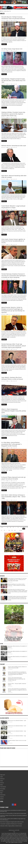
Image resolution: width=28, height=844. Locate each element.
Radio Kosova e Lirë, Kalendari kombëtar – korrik (17, 725)
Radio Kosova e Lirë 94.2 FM (14, 830)
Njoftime (2, 798)
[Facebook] (13, 805)
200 (14, 530)
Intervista (2, 782)
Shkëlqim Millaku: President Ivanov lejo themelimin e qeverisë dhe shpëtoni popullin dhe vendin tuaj (13, 114)
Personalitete (2, 788)
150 (7, 527)
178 (4, 530)
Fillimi (2, 11)
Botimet (1, 790)
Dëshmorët (2, 778)
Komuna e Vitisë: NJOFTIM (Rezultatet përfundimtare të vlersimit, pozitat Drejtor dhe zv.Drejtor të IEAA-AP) (16, 679)
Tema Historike (3, 786)
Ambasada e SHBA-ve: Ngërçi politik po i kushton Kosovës (11, 825)
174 (18, 527)
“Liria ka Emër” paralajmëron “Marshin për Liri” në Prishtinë (11, 823)
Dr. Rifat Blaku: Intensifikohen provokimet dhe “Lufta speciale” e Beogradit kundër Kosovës (11, 444)
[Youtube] (15, 805)
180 (9, 530)
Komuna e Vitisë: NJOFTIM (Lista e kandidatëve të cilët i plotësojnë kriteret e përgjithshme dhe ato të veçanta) (17, 690)
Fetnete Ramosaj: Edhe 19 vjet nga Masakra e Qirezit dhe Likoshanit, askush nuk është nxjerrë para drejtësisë (13, 345)
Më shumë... (4, 44)
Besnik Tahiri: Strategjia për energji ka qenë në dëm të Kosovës (12, 821)
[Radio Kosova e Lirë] (14, 2)
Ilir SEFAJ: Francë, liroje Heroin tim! (11, 49)
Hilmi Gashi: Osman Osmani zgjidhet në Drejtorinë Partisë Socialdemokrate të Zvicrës (13, 240)
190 (12, 530)
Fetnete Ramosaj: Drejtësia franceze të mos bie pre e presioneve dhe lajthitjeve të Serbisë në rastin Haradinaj (13, 275)
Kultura (1, 784)
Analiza (9, 20)
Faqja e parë (2, 774)
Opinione (2, 796)
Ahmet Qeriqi (2, 794)
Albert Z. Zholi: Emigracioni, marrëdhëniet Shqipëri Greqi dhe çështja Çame (13, 410)
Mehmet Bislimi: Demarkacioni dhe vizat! (13, 145)
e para (2, 527)
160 (10, 527)
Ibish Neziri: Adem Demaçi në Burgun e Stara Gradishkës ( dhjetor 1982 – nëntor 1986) (13, 496)
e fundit (20, 530)
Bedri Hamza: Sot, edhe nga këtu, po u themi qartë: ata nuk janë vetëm (13, 813)
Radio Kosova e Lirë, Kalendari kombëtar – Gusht (17, 720)
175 (21, 527)
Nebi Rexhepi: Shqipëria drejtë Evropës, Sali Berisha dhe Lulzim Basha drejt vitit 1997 (13, 80)
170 (13, 527)
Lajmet (11, 314)
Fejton (1, 792)
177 (1, 530)
